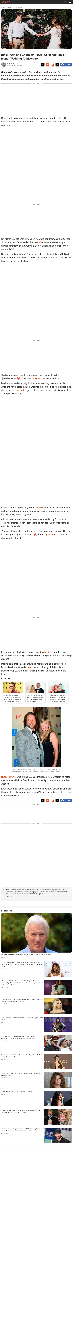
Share (68, 64)
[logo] (6, 2)
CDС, (10, 894)
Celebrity (10, 7)
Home (3, 7)
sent (30, 667)
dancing (47, 652)
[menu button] (69, 1)
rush (39, 242)
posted (38, 507)
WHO (14, 894)
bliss (60, 118)
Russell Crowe (8, 776)
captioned (36, 378)
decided (20, 390)
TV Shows (19, 7)
